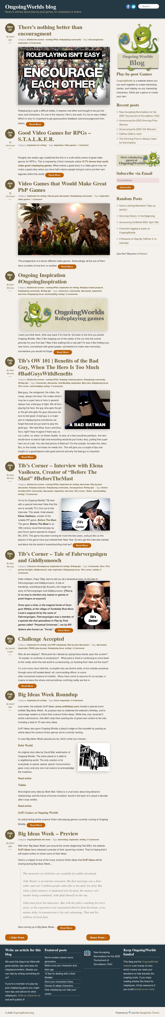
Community (74, 291)
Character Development (38, 566)
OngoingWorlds (124, 80)
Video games (70, 145)
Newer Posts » (98, 937)
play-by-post (41, 648)
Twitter (89, 491)
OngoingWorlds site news (38, 839)
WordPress (129, 1012)
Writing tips (46, 291)
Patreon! (143, 253)
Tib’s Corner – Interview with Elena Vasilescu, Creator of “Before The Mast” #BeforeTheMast (60, 471)
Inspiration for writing (36, 145)
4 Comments (78, 648)
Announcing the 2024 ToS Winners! (137, 129)
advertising (63, 839)
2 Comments (57, 386)
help (50, 569)
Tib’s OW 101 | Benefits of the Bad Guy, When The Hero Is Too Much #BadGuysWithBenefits (58, 366)
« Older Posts (16, 937)
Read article (24, 778)
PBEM (31, 648)
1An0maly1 (10, 145)
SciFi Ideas (24, 849)
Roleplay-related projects (91, 287)
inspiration (23, 43)
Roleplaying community (70, 39)
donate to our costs (144, 989)
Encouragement (95, 39)
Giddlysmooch (40, 569)
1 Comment (83, 145)
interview (22, 294)
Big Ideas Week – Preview (48, 833)
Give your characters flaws (59, 981)
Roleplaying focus (35, 294)
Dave (102, 566)
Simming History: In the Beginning (137, 215)
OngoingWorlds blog (30, 6)
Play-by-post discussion (58, 196)
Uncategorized (76, 487)
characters (63, 291)
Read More (35, 124)
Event (56, 700)
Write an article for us (29, 995)
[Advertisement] (138, 283)
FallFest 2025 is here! (130, 133)
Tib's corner (23, 386)
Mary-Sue (86, 383)
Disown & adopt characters (59, 985)
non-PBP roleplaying (56, 644)
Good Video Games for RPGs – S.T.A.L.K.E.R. (54, 135)
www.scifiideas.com (67, 706)
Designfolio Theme (149, 1012)
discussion (86, 291)
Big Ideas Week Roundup (48, 694)
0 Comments (35, 43)
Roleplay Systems (37, 487)
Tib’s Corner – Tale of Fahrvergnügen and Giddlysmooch (62, 557)
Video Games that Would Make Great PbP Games (62, 186)
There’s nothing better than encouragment (50, 30)
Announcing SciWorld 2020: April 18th (139, 222)
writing (61, 294)
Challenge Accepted (41, 639)
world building (51, 294)
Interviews (84, 484)
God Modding (64, 383)
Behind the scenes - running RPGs (42, 39)
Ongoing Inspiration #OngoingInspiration (42, 278)
